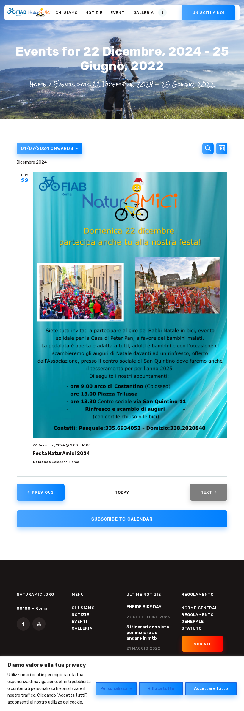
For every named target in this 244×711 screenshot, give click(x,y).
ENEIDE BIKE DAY (144, 606)
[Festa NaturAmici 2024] (130, 305)
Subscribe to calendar (122, 519)
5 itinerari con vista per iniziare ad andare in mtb (147, 633)
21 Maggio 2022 (143, 648)
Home (37, 84)
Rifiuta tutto (161, 688)
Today (122, 492)
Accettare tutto (211, 688)
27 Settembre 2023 (148, 617)
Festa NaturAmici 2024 (61, 453)
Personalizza (114, 688)
